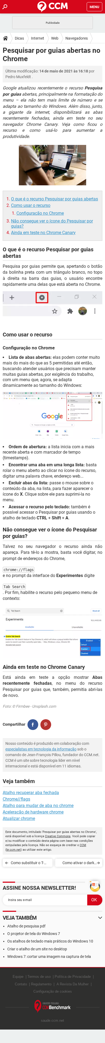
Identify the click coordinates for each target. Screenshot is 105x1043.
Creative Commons (58, 836)
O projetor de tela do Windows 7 (33, 933)
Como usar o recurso (30, 205)
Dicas (19, 38)
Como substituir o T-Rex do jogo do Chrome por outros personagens (30, 864)
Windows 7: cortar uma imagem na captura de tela (49, 956)
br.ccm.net (13, 849)
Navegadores (76, 38)
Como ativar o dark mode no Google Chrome (78, 864)
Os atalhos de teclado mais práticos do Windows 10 (50, 941)
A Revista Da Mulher (73, 984)
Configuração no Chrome (40, 213)
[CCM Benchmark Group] (52, 1006)
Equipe (18, 977)
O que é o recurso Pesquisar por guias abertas (54, 198)
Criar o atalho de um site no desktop (37, 949)
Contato (21, 984)
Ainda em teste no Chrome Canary (43, 232)
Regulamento (41, 984)
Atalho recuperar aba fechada (31, 792)
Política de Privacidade (73, 977)
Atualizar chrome (19, 818)
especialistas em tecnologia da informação (40, 749)
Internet (37, 38)
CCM (83, 845)
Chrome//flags (16, 799)
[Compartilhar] (32, 724)
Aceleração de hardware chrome (33, 812)
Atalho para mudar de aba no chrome (38, 805)
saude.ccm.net (52, 1020)
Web (54, 38)
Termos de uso (39, 977)
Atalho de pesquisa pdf (26, 926)
